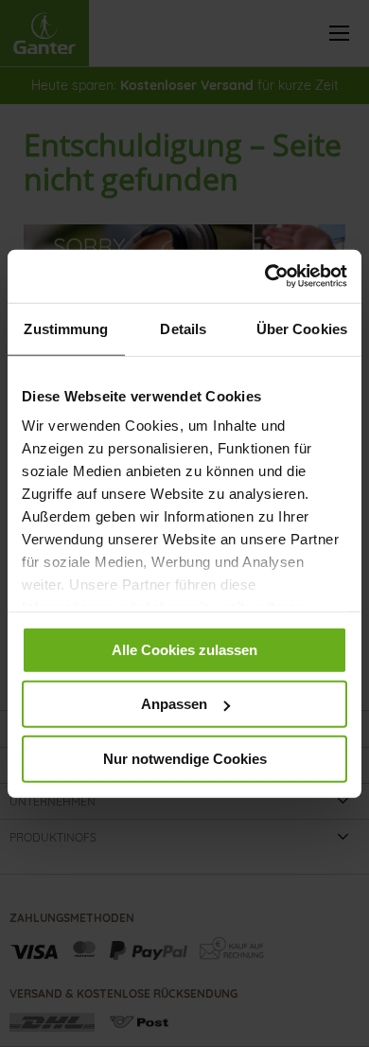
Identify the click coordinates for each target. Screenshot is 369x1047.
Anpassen (174, 704)
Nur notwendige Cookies (185, 758)
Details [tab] (183, 328)
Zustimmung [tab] (66, 328)
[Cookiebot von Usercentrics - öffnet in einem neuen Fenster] (265, 276)
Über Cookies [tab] (301, 328)
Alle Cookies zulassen (184, 649)
